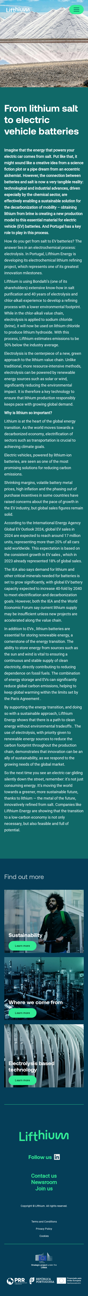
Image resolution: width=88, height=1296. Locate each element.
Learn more (22, 945)
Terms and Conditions (44, 1221)
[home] (16, 9)
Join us (44, 1188)
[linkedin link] (57, 1157)
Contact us (44, 1176)
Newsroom (44, 1182)
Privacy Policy (44, 1228)
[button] (76, 9)
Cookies (44, 1236)
